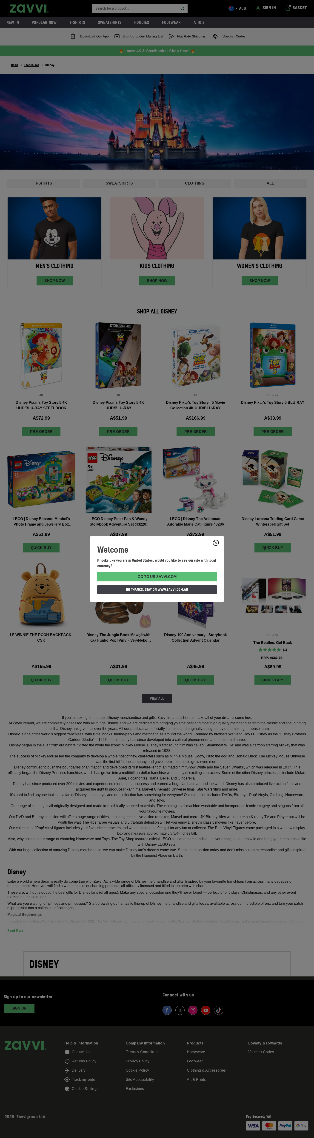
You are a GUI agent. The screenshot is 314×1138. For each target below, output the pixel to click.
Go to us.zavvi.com (157, 577)
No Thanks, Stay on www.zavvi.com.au (157, 589)
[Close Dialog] (216, 543)
